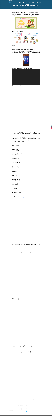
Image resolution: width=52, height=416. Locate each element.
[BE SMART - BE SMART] (12, 2)
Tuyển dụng (33, 2)
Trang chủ (19, 2)
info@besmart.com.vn (12, 410)
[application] (26, 77)
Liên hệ (40, 2)
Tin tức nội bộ (27, 4)
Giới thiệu (23, 2)
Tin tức (37, 2)
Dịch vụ (27, 2)
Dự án (30, 2)
